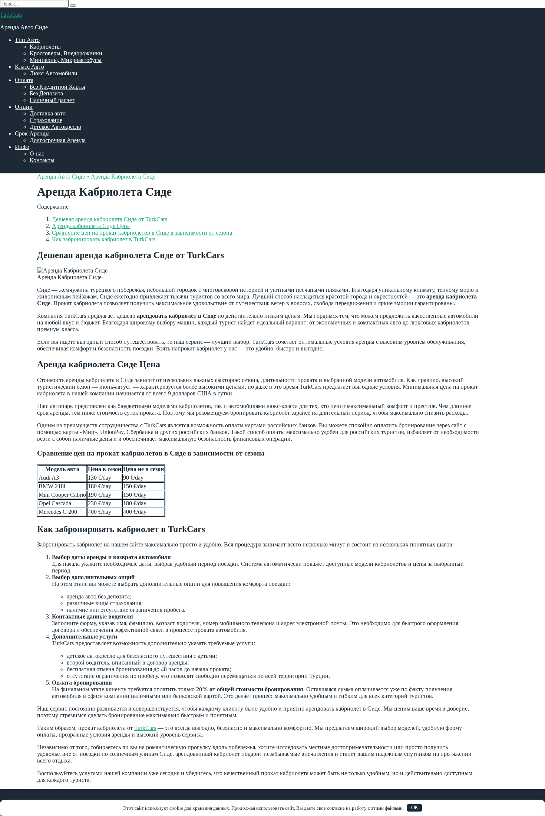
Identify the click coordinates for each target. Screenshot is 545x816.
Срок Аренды (32, 133)
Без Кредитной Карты (57, 87)
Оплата (24, 80)
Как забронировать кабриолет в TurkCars (103, 239)
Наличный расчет (52, 100)
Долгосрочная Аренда (58, 140)
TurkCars (11, 15)
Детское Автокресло (55, 127)
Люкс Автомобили (53, 73)
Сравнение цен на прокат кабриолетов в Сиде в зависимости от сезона (142, 232)
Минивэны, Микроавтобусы (66, 60)
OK (414, 807)
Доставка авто (48, 113)
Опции (24, 107)
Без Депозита (46, 93)
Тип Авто (27, 40)
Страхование (46, 120)
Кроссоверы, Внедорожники (66, 53)
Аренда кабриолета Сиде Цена (91, 226)
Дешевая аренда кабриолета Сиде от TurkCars (109, 219)
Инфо (22, 147)
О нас (37, 153)
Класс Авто (29, 66)
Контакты (42, 160)
